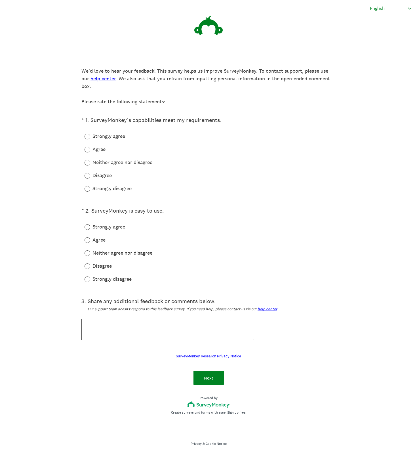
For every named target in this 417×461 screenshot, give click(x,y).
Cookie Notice (216, 443)
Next (208, 378)
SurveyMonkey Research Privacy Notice (208, 356)
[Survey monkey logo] (208, 404)
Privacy (196, 443)
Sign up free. (236, 412)
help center (103, 78)
